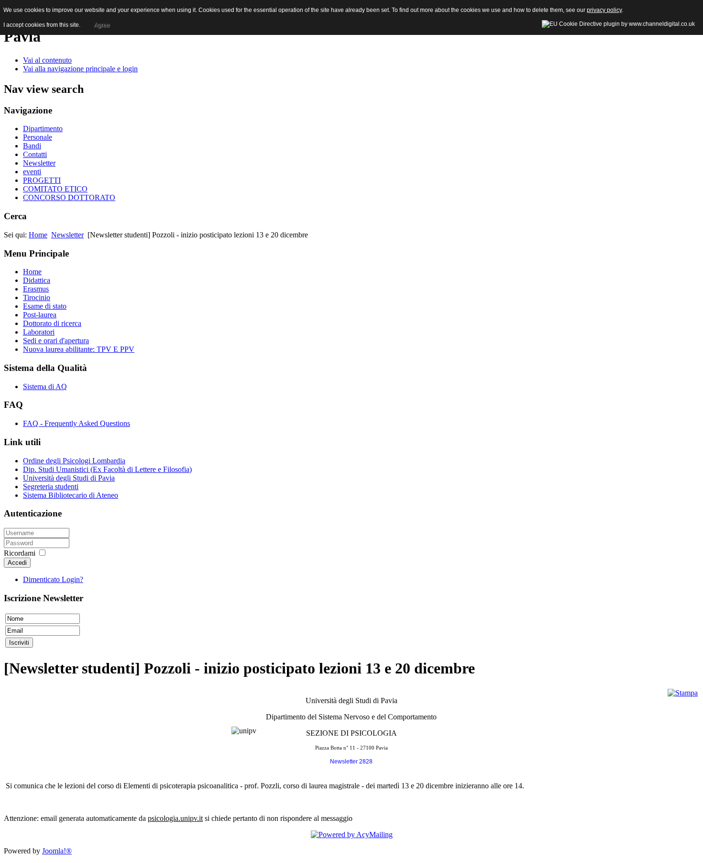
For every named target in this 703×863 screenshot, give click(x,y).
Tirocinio (36, 297)
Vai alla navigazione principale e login (80, 69)
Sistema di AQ (45, 386)
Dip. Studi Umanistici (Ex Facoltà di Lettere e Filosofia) (107, 469)
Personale (37, 137)
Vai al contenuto (47, 60)
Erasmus (36, 289)
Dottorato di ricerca (52, 323)
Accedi (17, 562)
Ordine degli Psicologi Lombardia (74, 461)
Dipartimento (43, 128)
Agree (102, 25)
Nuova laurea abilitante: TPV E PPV (78, 349)
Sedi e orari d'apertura (56, 340)
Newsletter (39, 163)
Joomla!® (57, 851)
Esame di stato (44, 306)
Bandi (32, 146)
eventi (32, 172)
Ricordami (19, 553)
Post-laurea (39, 315)
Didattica (36, 280)
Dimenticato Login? (53, 579)
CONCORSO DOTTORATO (69, 197)
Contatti (35, 154)
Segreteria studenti (50, 486)
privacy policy (604, 10)
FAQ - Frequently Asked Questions (76, 423)
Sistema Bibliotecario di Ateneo (70, 495)
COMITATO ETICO (55, 189)
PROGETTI (42, 180)
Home (38, 235)
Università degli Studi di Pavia (69, 478)
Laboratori (39, 332)
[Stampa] (683, 693)
